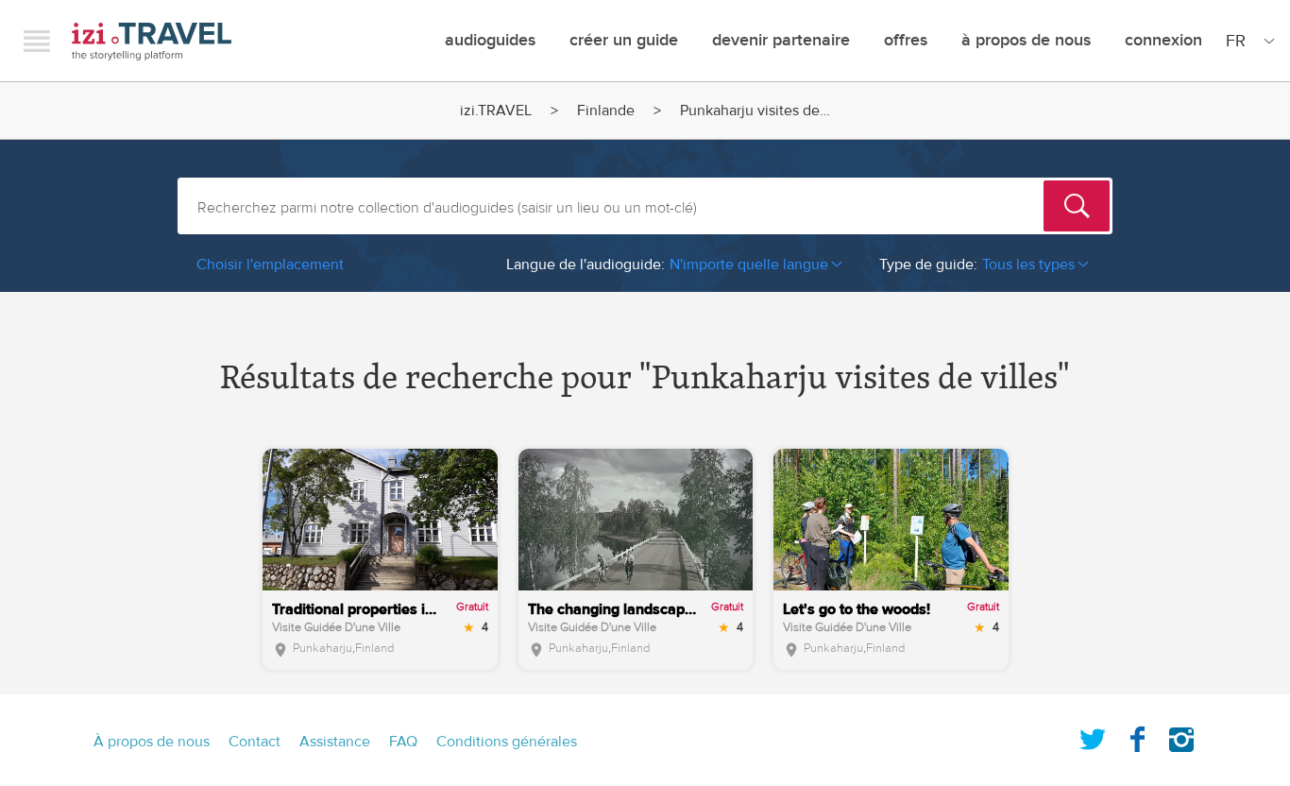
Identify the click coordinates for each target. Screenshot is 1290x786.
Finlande (606, 110)
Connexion (1163, 40)
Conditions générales (506, 741)
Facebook (1137, 736)
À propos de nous (1026, 40)
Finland (374, 648)
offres (905, 40)
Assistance (334, 741)
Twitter (1093, 736)
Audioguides (490, 40)
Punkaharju (322, 648)
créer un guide (623, 40)
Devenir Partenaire (781, 40)
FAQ (403, 741)
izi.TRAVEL (151, 41)
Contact (254, 741)
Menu (36, 40)
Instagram (1181, 736)
